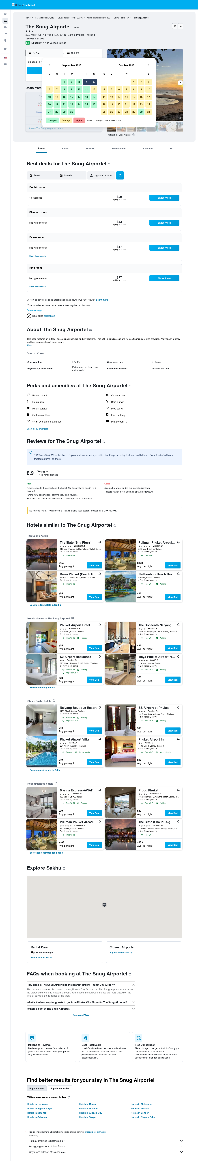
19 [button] (94, 97)
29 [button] (64, 112)
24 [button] (79, 104)
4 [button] (86, 82)
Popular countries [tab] (59, 1088)
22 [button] (64, 104)
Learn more (102, 299)
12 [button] (94, 89)
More (29, 345)
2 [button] (71, 82)
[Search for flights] (5, 14)
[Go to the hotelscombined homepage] (23, 4)
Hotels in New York (37, 1112)
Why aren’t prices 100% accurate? (47, 1152)
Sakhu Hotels (119, 17)
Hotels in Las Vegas (37, 1104)
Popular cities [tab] (36, 1088)
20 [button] (49, 104)
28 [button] (56, 112)
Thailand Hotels (41, 17)
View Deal (94, 565)
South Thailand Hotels (67, 17)
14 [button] (56, 97)
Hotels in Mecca (87, 1104)
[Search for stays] (5, 21)
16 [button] (71, 97)
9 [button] (71, 89)
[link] (45, 605)
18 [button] (86, 97)
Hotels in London (140, 1112)
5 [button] (94, 82)
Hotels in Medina (140, 1108)
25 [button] (86, 104)
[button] (5, 4)
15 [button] (64, 97)
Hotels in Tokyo (87, 1117)
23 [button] (71, 104)
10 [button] (79, 89)
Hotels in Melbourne (141, 1104)
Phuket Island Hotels (95, 17)
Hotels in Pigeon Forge (39, 1108)
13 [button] (49, 97)
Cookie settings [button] (34, 310)
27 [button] (49, 112)
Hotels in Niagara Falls (143, 1117)
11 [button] (86, 89)
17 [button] (79, 97)
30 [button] (71, 112)
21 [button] (56, 104)
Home (28, 17)
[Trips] (5, 49)
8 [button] (64, 89)
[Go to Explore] (5, 40)
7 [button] (57, 89)
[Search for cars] (5, 27)
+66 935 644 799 (35, 38)
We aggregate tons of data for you (47, 1146)
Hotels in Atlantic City (90, 1112)
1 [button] (64, 82)
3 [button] (79, 82)
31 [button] (148, 112)
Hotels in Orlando (88, 1108)
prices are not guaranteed (95, 1131)
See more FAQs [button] (81, 1015)
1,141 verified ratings (54, 43)
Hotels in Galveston (37, 1117)
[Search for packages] (5, 34)
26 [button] (94, 104)
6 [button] (49, 89)
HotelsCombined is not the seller (46, 1141)
